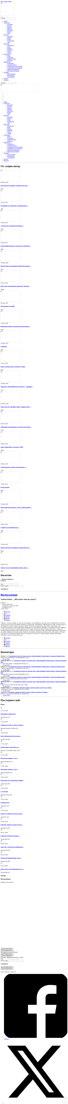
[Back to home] (7, 15)
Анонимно (4, 346)
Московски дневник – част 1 (9, 769)
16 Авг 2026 (6, 690)
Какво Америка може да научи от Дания (13, 366)
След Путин (4, 791)
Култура (9, 25)
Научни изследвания (13, 71)
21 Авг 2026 (6, 659)
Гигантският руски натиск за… (10, 747)
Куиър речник (5, 487)
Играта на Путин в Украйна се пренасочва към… (15, 547)
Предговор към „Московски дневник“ (12, 780)
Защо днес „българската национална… (12, 847)
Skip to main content (6, 1)
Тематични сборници (13, 69)
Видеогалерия (11, 74)
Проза (9, 56)
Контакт (6, 80)
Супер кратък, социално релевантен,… (12, 226)
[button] (34, 704)
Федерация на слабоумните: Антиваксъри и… (14, 205)
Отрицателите (5, 802)
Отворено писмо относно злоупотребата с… (14, 467)
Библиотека (7, 62)
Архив (6, 78)
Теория (9, 53)
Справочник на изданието (14, 68)
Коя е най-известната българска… (11, 736)
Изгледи (6, 34)
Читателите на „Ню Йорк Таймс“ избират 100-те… (16, 407)
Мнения (9, 28)
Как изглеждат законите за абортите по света (14, 185)
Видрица (9, 60)
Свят (8, 33)
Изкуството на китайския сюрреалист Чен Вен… (15, 286)
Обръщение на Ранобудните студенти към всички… (16, 427)
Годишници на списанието (15, 66)
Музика (9, 48)
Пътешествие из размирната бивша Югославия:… (16, 266)
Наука (9, 39)
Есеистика (10, 57)
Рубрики (6, 72)
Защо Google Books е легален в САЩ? (12, 447)
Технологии (10, 40)
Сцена (9, 51)
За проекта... (10, 63)
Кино (8, 46)
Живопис (10, 50)
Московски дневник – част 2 (9, 758)
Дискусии (7, 22)
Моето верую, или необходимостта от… (12, 869)
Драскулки (7, 54)
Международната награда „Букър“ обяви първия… (16, 507)
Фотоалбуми (10, 75)
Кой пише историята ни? (8, 714)
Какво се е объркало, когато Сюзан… (12, 813)
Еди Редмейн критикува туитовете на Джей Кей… (16, 246)
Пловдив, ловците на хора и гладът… (12, 824)
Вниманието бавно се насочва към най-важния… (15, 326)
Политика (10, 30)
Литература (10, 45)
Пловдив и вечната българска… (10, 836)
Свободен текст (11, 59)
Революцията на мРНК (8, 306)
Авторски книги (12, 65)
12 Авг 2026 (6, 695)
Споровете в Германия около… (10, 527)
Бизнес (9, 31)
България (10, 24)
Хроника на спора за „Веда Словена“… (12, 725)
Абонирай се (4, 589)
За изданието (11, 77)
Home (5, 21)
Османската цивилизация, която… (11, 858)
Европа (9, 27)
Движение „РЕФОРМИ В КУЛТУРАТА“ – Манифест (17, 386)
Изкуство (6, 43)
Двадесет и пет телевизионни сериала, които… (15, 567)
